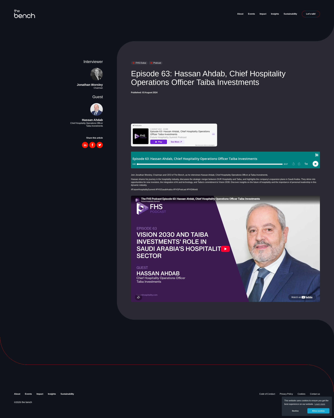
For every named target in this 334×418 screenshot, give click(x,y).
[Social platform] (85, 145)
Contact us (315, 394)
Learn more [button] (320, 404)
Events (251, 14)
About (240, 14)
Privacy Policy (286, 394)
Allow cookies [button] (318, 411)
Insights (275, 14)
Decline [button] (295, 411)
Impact (263, 14)
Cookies (301, 394)
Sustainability (290, 14)
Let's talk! (311, 14)
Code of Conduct (267, 394)
